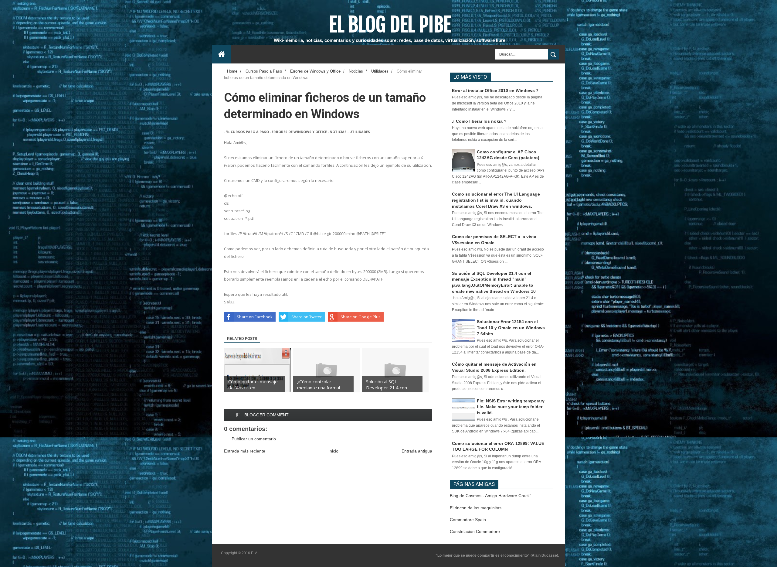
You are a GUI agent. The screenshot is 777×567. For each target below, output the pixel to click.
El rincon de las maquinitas (475, 507)
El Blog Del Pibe (390, 24)
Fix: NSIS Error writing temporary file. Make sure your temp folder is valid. (511, 406)
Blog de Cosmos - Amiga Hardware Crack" (490, 495)
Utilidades (359, 131)
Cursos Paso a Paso (250, 131)
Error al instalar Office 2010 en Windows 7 (495, 90)
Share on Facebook (255, 316)
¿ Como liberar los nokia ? (479, 121)
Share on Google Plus (361, 316)
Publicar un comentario (254, 438)
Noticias (338, 131)
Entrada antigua (417, 451)
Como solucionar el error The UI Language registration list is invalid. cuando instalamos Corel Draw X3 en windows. (496, 200)
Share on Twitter (306, 316)
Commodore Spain (468, 519)
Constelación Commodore (475, 531)
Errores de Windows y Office (299, 131)
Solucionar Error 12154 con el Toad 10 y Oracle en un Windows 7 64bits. (511, 327)
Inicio (333, 451)
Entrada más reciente (244, 451)
